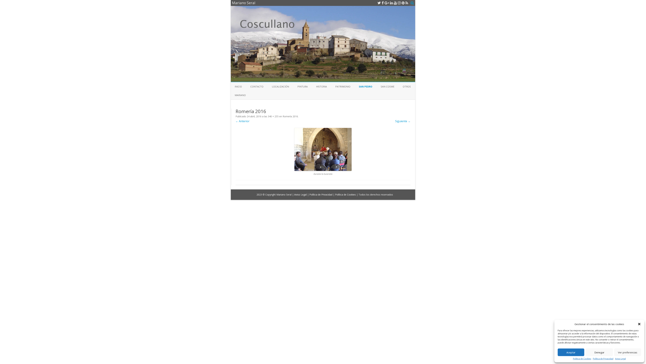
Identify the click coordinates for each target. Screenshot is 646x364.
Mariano (240, 95)
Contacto (256, 86)
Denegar (599, 352)
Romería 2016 (290, 116)
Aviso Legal (620, 359)
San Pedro (365, 86)
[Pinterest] (403, 3)
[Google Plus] (387, 3)
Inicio (238, 86)
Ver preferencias (627, 352)
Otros (407, 86)
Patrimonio (342, 86)
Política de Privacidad (603, 359)
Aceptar (571, 352)
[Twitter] (379, 3)
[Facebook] (383, 3)
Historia (321, 86)
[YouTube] (395, 3)
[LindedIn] (391, 3)
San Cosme (387, 86)
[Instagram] (399, 3)
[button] (639, 324)
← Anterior (242, 121)
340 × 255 (273, 116)
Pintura (302, 86)
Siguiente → (402, 121)
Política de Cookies (582, 359)
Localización (280, 86)
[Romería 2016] (323, 149)
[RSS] (406, 3)
